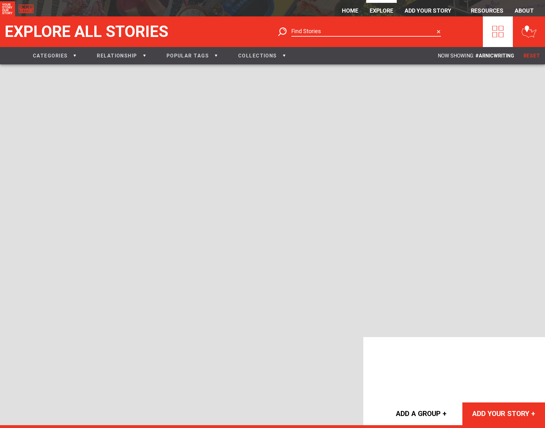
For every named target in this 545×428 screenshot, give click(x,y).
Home (350, 10)
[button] (54, 55)
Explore (381, 10)
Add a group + (421, 413)
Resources (487, 10)
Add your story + (503, 413)
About (524, 10)
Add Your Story (428, 10)
